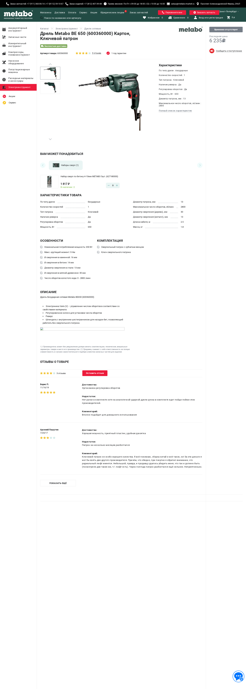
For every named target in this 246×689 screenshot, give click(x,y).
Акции (93, 12)
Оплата (72, 12)
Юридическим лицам (112, 12)
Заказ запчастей (139, 12)
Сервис (83, 12)
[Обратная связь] (238, 676)
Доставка (60, 12)
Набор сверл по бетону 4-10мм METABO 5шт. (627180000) (89, 176)
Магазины (45, 12)
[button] (50, 64)
